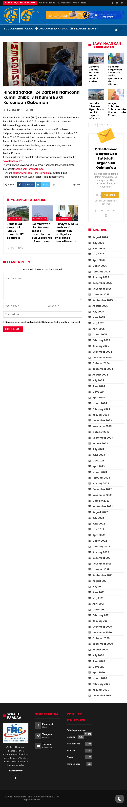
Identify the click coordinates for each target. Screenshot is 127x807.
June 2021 (98, 592)
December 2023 (102, 420)
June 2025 (98, 317)
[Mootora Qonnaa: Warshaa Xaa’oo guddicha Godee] (96, 58)
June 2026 (98, 248)
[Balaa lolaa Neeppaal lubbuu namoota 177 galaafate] (18, 213)
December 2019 (101, 695)
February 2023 (101, 477)
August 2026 (100, 237)
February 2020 (101, 684)
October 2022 (100, 500)
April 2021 (98, 603)
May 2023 (98, 460)
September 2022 (102, 506)
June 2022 (98, 523)
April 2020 (98, 672)
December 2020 (102, 626)
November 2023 (102, 426)
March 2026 (99, 266)
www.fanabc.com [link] (12, 161)
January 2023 (100, 483)
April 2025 (98, 329)
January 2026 (100, 277)
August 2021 (99, 581)
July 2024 (98, 380)
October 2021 (100, 569)
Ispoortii (71, 737)
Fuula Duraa (13, 28)
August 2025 (100, 306)
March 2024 (99, 403)
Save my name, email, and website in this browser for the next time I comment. (43, 322)
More (84, 2)
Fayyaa (70, 757)
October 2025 (100, 294)
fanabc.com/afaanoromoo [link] (29, 168)
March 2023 (99, 472)
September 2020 (102, 644)
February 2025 (101, 340)
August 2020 (100, 649)
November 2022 (102, 495)
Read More (16, 770)
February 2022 (101, 546)
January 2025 (100, 346)
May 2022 (98, 529)
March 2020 (99, 678)
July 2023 (98, 449)
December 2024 (102, 351)
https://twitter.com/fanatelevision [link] (31, 172)
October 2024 (101, 363)
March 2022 (99, 540)
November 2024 (102, 357)
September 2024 (102, 369)
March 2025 (99, 334)
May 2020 (98, 667)
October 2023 (100, 432)
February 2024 (101, 409)
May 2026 (98, 254)
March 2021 (99, 609)
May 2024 (98, 391)
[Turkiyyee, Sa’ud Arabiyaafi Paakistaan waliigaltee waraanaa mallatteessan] (67, 213)
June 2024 (98, 386)
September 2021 (102, 575)
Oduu (29, 28)
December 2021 (101, 558)
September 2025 (102, 300)
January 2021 (100, 621)
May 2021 (98, 598)
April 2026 (98, 260)
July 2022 (98, 518)
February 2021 (100, 615)
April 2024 (98, 397)
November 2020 (102, 632)
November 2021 (101, 563)
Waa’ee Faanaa (47, 2)
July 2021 (97, 586)
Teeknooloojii (73, 764)
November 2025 (102, 288)
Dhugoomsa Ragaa (53, 28)
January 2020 (100, 689)
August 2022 (100, 512)
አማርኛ (76, 2)
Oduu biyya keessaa (76, 730)
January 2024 (100, 415)
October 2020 (101, 638)
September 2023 (102, 437)
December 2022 (102, 489)
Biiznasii (80, 28)
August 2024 (100, 374)
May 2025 (98, 323)
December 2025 (102, 283)
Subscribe (109, 194)
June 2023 (98, 455)
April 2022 (98, 535)
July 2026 (98, 243)
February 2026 (101, 271)
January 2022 (100, 552)
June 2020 (98, 661)
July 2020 (98, 655)
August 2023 (100, 443)
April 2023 (98, 466)
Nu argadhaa (64, 2)
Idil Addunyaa (14, 218)
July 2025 (98, 311)
